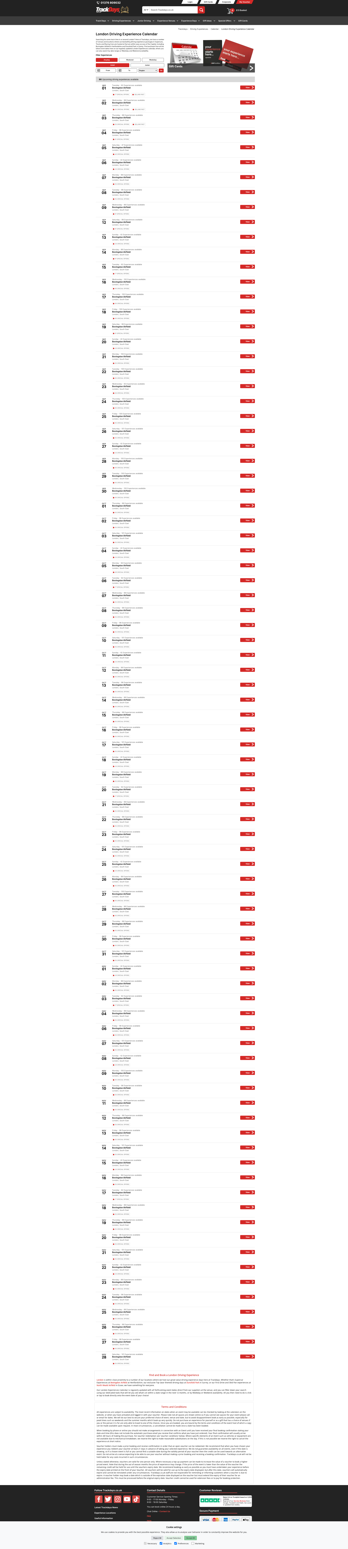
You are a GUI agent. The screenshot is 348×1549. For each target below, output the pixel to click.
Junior (147, 65)
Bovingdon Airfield (181, 87)
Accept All (190, 1538)
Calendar (215, 29)
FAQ (149, 1516)
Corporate (226, 2)
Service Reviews (240, 1501)
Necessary (152, 1543)
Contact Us (164, 1511)
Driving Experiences (199, 29)
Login (190, 2)
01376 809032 (111, 2)
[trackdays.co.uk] (113, 13)
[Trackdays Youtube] (127, 1502)
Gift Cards (208, 2)
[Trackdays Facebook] (98, 1502)
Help (149, 1521)
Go (161, 71)
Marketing (199, 1543)
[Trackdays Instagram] (117, 1502)
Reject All (157, 1538)
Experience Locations (105, 1513)
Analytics (167, 1543)
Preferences (183, 1543)
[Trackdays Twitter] (108, 1502)
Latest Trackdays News (106, 1507)
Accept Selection (174, 1538)
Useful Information (103, 1518)
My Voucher (245, 2)
